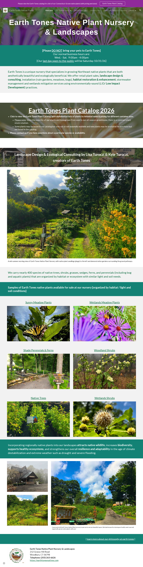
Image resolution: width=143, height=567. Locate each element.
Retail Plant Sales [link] (81, 10)
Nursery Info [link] (95, 10)
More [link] (132, 10)
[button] (140, 10)
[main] (71, 26)
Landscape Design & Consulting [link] (115, 10)
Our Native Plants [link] (62, 10)
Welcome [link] (49, 10)
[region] (71, 3)
